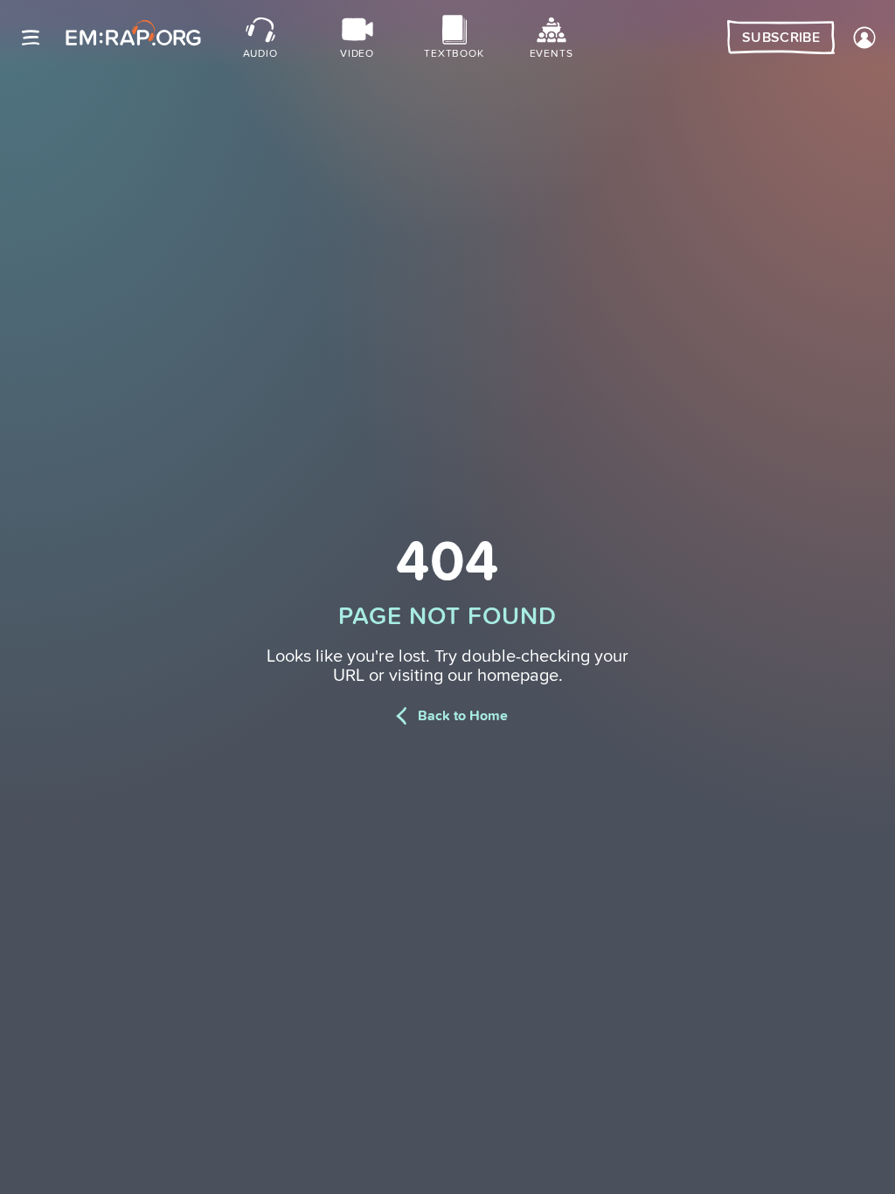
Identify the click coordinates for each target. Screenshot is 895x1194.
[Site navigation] (30, 37)
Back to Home (463, 716)
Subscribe (781, 38)
